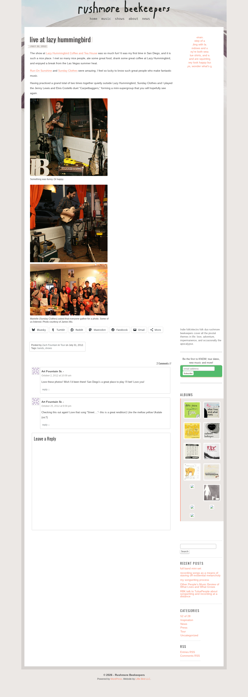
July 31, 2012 (38, 46)
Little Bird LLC (142, 679)
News (183, 623)
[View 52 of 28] (211, 472)
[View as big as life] (211, 431)
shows (120, 19)
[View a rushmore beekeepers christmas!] (192, 516)
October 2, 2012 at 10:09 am (56, 375)
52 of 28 (185, 616)
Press (183, 627)
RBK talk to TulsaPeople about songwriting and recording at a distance (198, 594)
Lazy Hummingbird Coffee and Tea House (71, 53)
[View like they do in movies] (211, 493)
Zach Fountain (49, 345)
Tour (62, 345)
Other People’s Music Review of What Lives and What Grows (199, 585)
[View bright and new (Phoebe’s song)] (192, 431)
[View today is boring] (192, 507)
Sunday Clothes (68, 70)
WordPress (116, 679)
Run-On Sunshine (41, 70)
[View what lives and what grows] (211, 410)
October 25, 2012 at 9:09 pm (56, 406)
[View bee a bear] (192, 472)
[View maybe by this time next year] (211, 507)
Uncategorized (189, 635)
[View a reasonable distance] (211, 452)
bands (40, 348)
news (146, 19)
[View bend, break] (192, 410)
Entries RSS (187, 652)
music (106, 19)
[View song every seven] (192, 452)
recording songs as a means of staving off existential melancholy (200, 574)
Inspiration (186, 620)
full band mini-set (190, 568)
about (133, 19)
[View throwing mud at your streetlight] (192, 487)
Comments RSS (190, 655)
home (93, 19)
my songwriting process (194, 579)
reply (44, 389)
